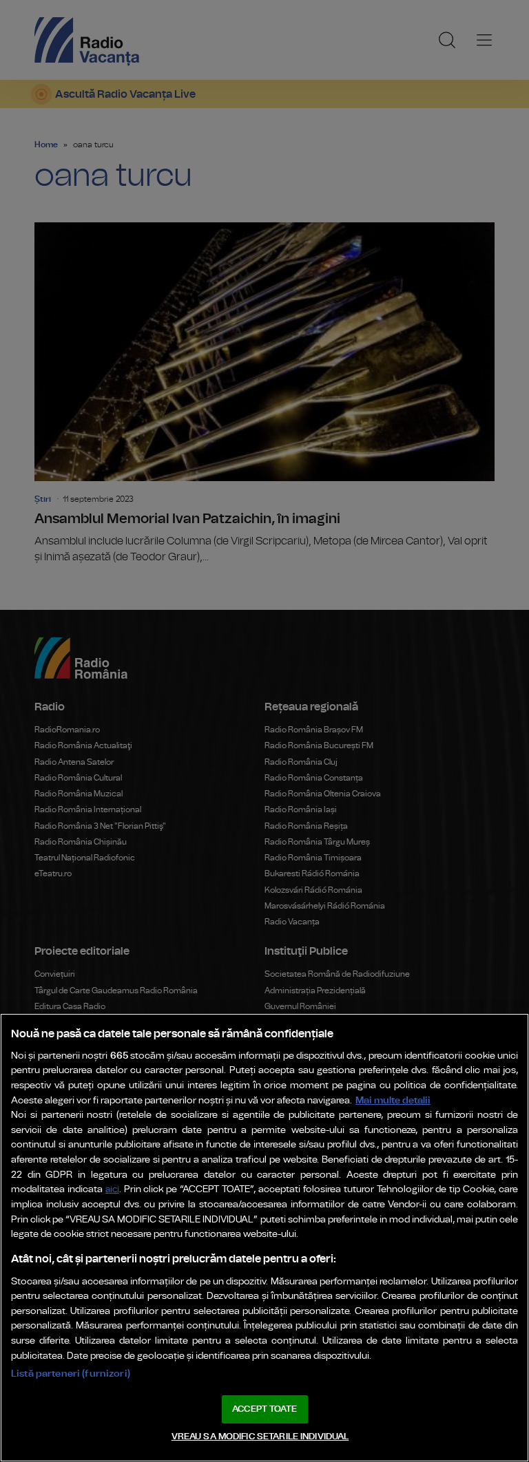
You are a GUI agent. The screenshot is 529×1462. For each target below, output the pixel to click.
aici (112, 1189)
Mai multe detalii (393, 1100)
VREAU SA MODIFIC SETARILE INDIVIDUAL (260, 1436)
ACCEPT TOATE (264, 1409)
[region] (264, 1237)
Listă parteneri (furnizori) (70, 1373)
